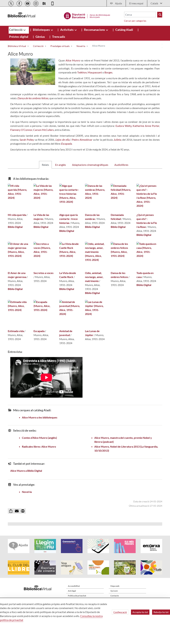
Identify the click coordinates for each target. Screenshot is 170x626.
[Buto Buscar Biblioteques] (159, 14)
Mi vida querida (17, 214)
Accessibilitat (74, 586)
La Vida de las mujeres (41, 216)
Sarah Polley (27, 139)
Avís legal (72, 591)
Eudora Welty (123, 125)
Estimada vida (16, 331)
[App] (52, 3)
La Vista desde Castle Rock (67, 274)
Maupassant (95, 72)
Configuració (120, 612)
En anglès (60, 164)
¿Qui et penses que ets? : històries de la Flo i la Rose (146, 220)
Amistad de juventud (65, 333)
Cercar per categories (135, 20)
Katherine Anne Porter (146, 125)
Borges (108, 72)
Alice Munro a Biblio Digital (26, 470)
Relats (45, 164)
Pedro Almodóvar (82, 139)
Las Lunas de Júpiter (92, 333)
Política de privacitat (77, 595)
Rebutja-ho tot (161, 612)
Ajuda (118, 3)
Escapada (39, 331)
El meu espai (136, 3)
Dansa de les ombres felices (119, 274)
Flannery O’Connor (21, 129)
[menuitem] (16, 29)
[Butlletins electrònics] (44, 3)
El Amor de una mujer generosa (17, 274)
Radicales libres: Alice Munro (39, 446)
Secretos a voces (43, 272)
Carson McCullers (43, 129)
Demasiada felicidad (117, 216)
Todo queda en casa (145, 274)
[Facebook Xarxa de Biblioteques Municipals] (19, 3)
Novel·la (27, 491)
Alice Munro (73, 60)
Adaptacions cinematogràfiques (90, 164)
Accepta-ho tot (140, 612)
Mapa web (114, 586)
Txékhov (82, 72)
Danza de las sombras (92, 216)
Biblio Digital (15, 226)
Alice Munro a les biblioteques (39, 417)
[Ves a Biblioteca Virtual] (87, 15)
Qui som (114, 591)
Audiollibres (121, 164)
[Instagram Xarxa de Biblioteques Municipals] (36, 3)
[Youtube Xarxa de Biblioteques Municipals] (27, 3)
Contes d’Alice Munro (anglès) (39, 437)
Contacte (114, 595)
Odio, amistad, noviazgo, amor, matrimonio (94, 276)
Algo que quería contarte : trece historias (68, 218)
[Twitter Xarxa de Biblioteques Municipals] (11, 3)
